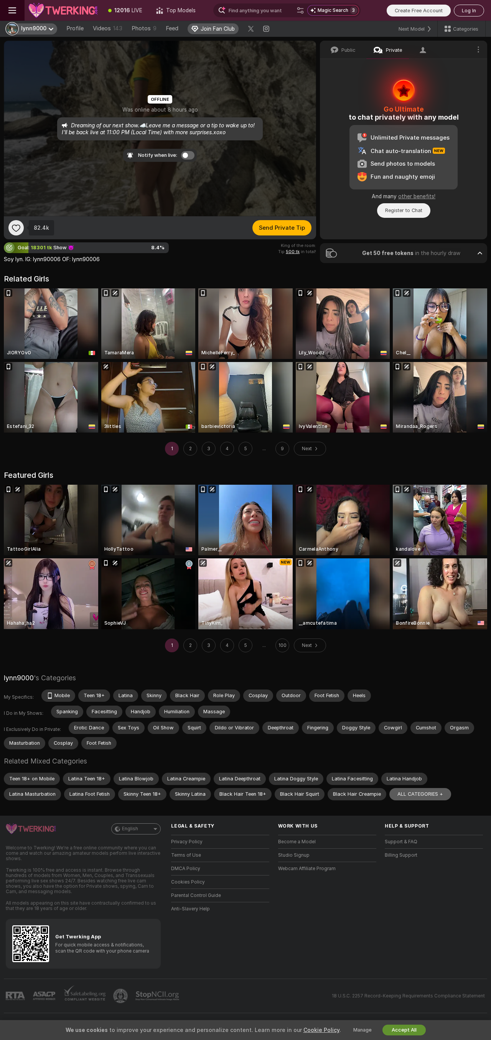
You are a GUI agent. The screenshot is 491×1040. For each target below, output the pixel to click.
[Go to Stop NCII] (158, 996)
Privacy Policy (187, 841)
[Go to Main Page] (63, 10)
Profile (75, 28)
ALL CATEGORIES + (420, 794)
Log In (469, 10)
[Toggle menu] (12, 10)
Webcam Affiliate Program (307, 868)
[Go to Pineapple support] (121, 996)
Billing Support (401, 855)
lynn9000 (19, 678)
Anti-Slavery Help (190, 909)
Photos (144, 28)
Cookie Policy (321, 1030)
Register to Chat (403, 210)
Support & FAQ (401, 841)
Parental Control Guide (196, 895)
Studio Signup (294, 855)
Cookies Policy (188, 882)
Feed (172, 28)
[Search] (300, 10)
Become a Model (297, 841)
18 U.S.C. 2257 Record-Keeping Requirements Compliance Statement (408, 996)
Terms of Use (186, 855)
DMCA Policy (185, 868)
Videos (107, 28)
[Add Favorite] (16, 227)
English (130, 828)
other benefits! (416, 196)
